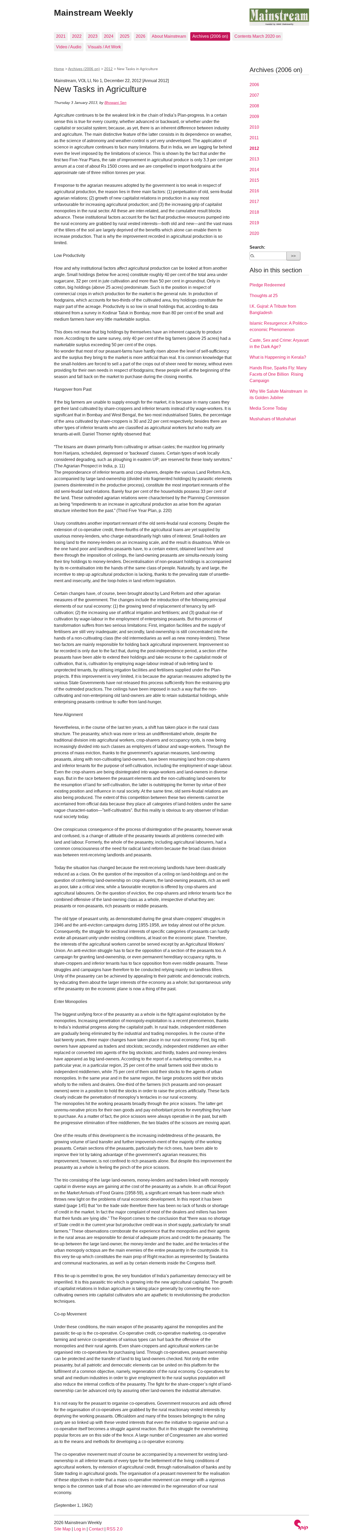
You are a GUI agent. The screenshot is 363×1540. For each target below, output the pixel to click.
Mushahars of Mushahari (273, 419)
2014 (254, 169)
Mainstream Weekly (93, 13)
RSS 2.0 (115, 1529)
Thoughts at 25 (264, 295)
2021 (61, 36)
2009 (254, 116)
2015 (254, 180)
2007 (254, 95)
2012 (108, 69)
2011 (254, 138)
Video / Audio (68, 47)
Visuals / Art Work (104, 47)
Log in (80, 1529)
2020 (254, 233)
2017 (254, 201)
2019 (254, 223)
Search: (257, 247)
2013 (254, 159)
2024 (108, 36)
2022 (77, 36)
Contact (96, 1529)
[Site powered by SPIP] (301, 1525)
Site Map (62, 1529)
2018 (254, 212)
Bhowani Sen (115, 102)
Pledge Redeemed (267, 285)
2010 (254, 127)
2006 (254, 84)
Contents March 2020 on (257, 36)
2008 (254, 106)
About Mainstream (169, 36)
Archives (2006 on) (210, 36)
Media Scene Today (268, 408)
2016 (254, 191)
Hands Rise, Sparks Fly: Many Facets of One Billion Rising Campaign (278, 374)
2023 (93, 36)
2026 (140, 36)
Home (59, 69)
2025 (124, 36)
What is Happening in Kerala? (278, 357)
